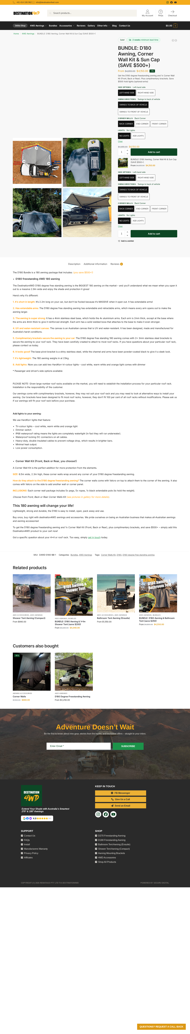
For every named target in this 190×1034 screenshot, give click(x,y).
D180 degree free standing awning (139, 558)
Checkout (172, 15)
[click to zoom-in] (62, 86)
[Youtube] (175, 2)
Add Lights (138, 136)
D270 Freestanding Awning (111, 839)
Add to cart (154, 152)
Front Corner (159, 124)
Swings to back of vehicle (133, 105)
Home (16, 33)
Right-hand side (146, 93)
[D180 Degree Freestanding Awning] (74, 675)
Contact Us (29, 839)
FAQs (160, 15)
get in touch (94, 540)
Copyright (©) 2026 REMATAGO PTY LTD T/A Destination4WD (50, 886)
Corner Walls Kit (108, 558)
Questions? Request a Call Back (161, 1026)
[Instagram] (167, 2)
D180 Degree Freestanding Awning (72, 700)
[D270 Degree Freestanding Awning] (173, 40)
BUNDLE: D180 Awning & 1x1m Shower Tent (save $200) (70, 626)
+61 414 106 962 (24, 2)
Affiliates (28, 861)
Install (27, 848)
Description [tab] (74, 267)
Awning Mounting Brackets (111, 856)
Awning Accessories (22, 697)
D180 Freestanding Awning (111, 843)
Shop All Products (107, 865)
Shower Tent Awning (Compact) (29, 621)
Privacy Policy (31, 856)
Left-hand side (126, 93)
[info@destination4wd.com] (33, 2)
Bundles (74, 558)
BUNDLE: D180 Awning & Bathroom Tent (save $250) (157, 623)
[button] (171, 25)
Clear (120, 141)
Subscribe (128, 749)
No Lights (124, 136)
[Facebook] (171, 2)
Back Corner (126, 124)
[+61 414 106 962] (14, 2)
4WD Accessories (21, 618)
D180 (119, 558)
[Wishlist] (46, 582)
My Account (147, 15)
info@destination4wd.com (47, 2)
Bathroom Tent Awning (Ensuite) (113, 621)
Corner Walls (19, 700)
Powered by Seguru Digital (154, 886)
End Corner (142, 124)
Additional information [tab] (95, 267)
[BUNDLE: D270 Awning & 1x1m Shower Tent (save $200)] (175, 40)
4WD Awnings (28, 33)
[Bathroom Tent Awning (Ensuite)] (116, 597)
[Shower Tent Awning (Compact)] (32, 597)
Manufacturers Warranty (36, 852)
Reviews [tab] (116, 267)
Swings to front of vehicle (133, 112)
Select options (32, 631)
